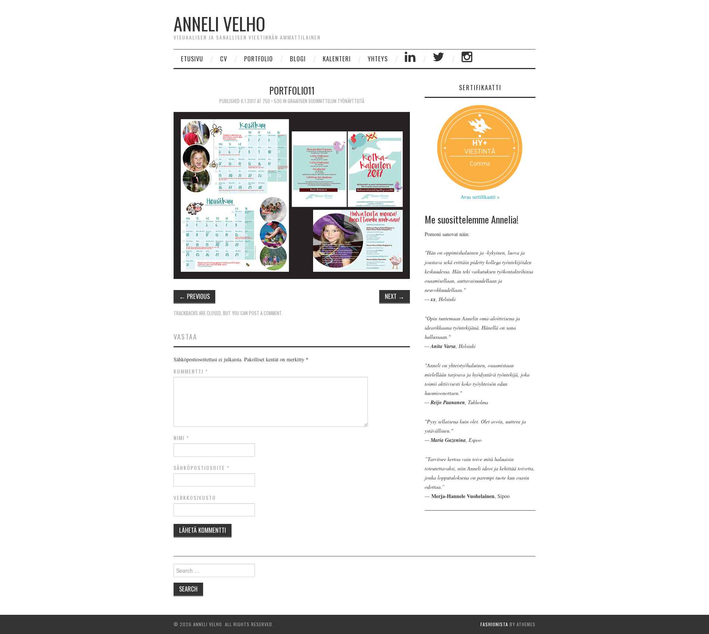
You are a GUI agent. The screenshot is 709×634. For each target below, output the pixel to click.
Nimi (181, 438)
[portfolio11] (292, 194)
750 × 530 (272, 101)
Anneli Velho (219, 23)
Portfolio (258, 58)
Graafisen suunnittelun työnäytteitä (326, 101)
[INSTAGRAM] (467, 59)
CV (223, 58)
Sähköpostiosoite (202, 467)
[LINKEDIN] (410, 59)
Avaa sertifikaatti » (480, 196)
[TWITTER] (438, 59)
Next (394, 296)
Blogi (298, 58)
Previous (194, 296)
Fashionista (494, 624)
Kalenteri (337, 58)
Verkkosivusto (195, 497)
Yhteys (378, 58)
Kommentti (191, 371)
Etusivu (192, 58)
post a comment (265, 313)
